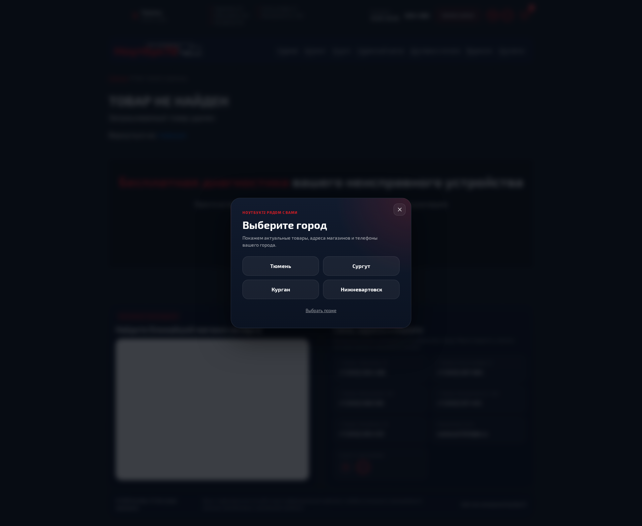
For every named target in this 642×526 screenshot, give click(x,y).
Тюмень (280, 266)
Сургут (361, 266)
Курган (281, 289)
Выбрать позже (321, 310)
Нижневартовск (361, 289)
